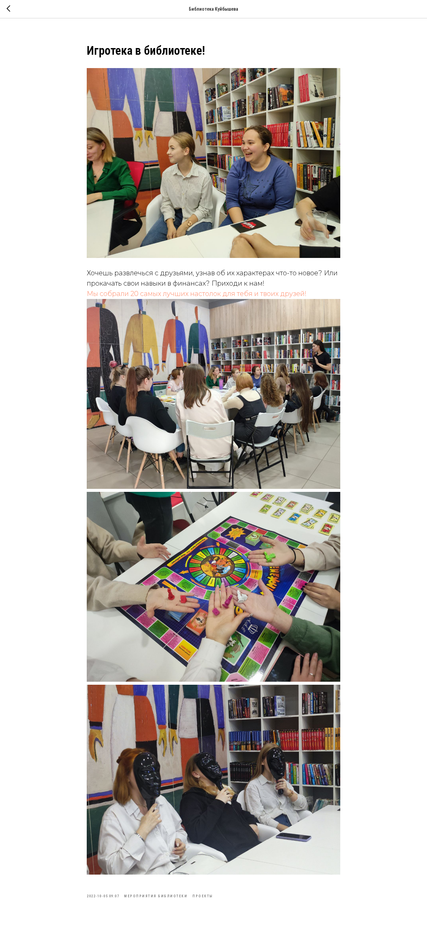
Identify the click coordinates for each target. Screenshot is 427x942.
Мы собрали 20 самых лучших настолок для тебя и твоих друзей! (197, 294)
